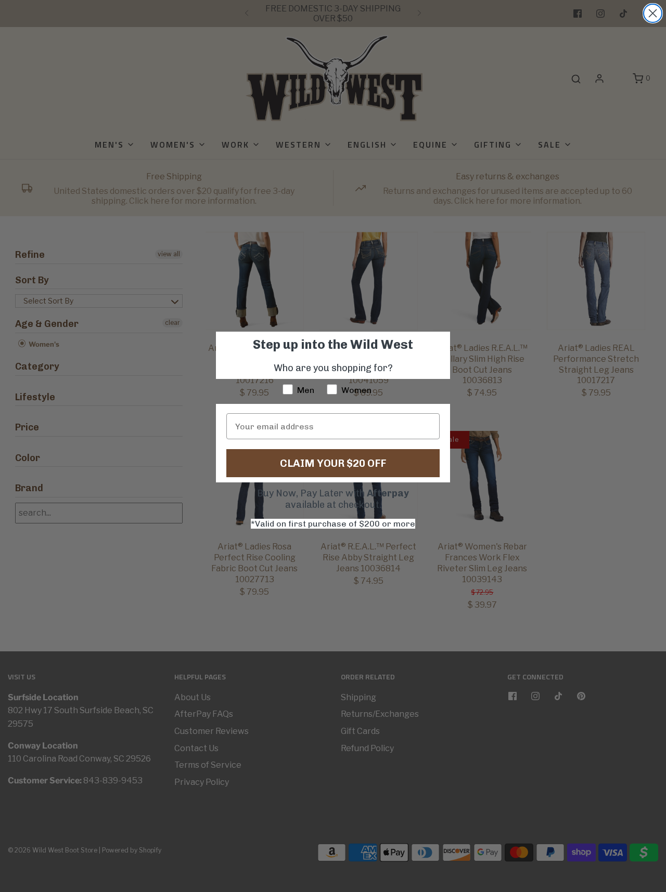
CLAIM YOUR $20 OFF (333, 463)
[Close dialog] (653, 13)
